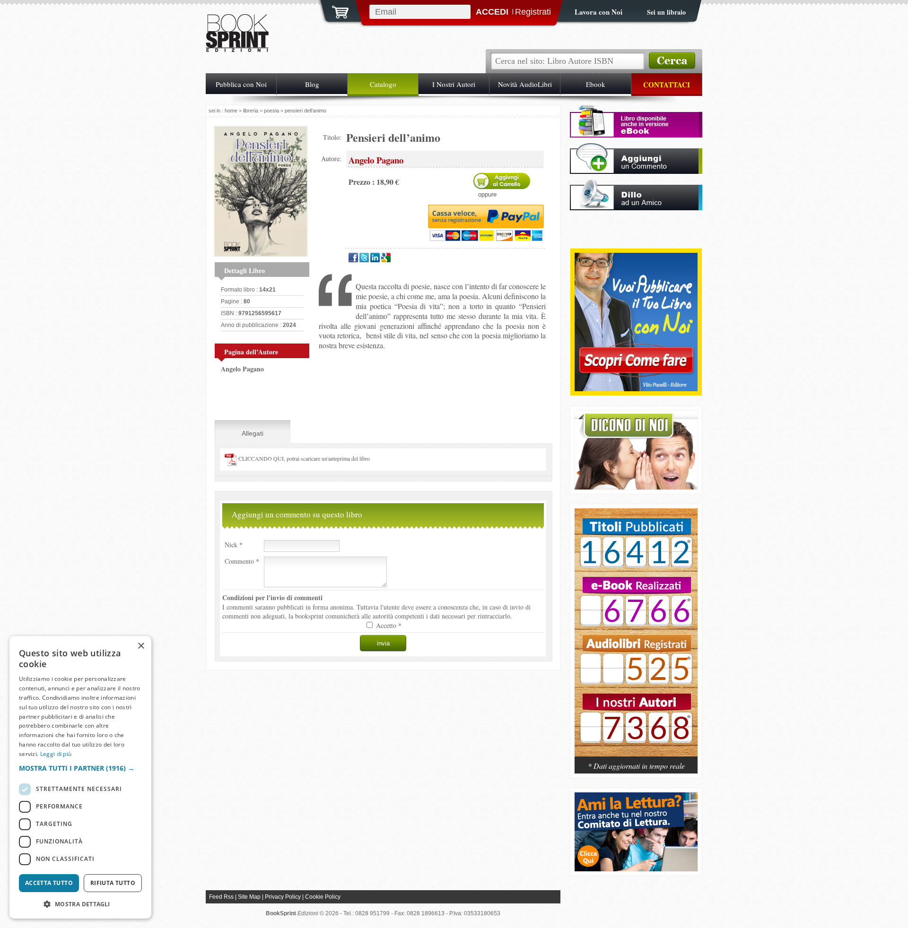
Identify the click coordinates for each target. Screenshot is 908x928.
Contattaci (666, 84)
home (231, 110)
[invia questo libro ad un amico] (636, 207)
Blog (312, 84)
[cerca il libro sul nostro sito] (672, 60)
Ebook (595, 84)
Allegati (252, 433)
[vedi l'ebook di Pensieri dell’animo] (636, 134)
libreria (250, 110)
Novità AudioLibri (525, 84)
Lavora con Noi (598, 12)
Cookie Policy (322, 897)
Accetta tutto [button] (49, 883)
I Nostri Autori (453, 84)
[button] (80, 768)
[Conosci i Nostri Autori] (636, 637)
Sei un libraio (666, 12)
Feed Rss (221, 897)
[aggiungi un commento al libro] (636, 171)
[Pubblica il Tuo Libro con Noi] (636, 388)
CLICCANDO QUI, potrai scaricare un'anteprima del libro (303, 458)
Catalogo (383, 84)
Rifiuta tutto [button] (112, 883)
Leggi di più (56, 754)
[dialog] (80, 777)
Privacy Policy (283, 897)
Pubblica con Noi (241, 84)
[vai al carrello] (334, 11)
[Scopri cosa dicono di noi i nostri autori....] (636, 486)
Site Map (249, 897)
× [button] (140, 646)
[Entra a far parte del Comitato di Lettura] (636, 868)
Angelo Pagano (242, 369)
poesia (271, 110)
